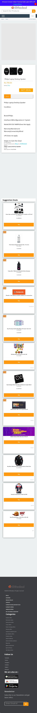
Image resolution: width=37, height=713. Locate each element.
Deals (32, 16)
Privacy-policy (9, 600)
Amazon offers (9, 609)
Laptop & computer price (11, 631)
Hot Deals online (9, 650)
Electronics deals (9, 620)
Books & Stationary (10, 645)
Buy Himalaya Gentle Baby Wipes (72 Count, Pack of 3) (19, 328)
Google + (7, 667)
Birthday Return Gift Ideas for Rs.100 (19, 354)
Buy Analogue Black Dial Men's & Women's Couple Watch (18, 384)
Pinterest (7, 669)
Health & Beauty (9, 638)
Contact (8, 602)
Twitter (6, 660)
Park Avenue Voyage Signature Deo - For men (19, 244)
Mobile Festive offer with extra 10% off (18, 436)
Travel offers (8, 624)
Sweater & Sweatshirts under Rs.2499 (19, 494)
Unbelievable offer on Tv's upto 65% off (19, 409)
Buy (19, 224)
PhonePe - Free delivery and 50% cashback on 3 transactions (19, 295)
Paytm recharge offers (10, 627)
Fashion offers (9, 617)
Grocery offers (9, 629)
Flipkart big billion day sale (13, 604)
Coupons (8, 597)
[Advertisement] (18, 41)
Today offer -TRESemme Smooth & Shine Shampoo (19, 271)
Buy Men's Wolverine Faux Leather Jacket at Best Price (19, 466)
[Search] (33, 11)
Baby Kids (8, 643)
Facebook (7, 657)
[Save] (25, 704)
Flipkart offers (10, 607)
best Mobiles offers (10, 633)
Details (7, 96)
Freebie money (9, 636)
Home (2, 19)
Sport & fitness (9, 647)
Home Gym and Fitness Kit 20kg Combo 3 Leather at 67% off (18, 214)
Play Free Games (32, 19)
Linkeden (7, 664)
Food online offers (10, 622)
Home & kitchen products (11, 640)
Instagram (7, 662)
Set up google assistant (12, 611)
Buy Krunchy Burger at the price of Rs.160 (19, 517)
